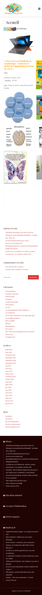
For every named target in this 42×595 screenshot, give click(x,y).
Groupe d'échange (11, 302)
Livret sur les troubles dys (13, 243)
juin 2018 (8, 387)
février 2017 (9, 401)
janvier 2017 (9, 404)
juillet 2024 (8, 350)
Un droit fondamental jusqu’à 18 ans (17, 241)
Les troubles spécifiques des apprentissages (20, 315)
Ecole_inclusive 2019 (12, 486)
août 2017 (8, 398)
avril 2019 (8, 368)
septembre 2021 (10, 358)
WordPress (27, 591)
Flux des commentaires (12, 424)
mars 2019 (8, 371)
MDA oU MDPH (10, 321)
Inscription (8, 416)
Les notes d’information (15, 506)
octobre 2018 (9, 379)
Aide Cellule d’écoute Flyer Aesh (16, 481)
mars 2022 (8, 352)
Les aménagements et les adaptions (17, 310)
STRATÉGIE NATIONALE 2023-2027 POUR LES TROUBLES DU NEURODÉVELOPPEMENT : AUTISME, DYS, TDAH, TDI (21, 235)
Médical (7, 324)
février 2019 (9, 374)
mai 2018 (8, 390)
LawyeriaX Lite (15, 591)
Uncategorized (10, 337)
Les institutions (10, 313)
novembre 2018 (10, 377)
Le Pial (7, 307)
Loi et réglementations (12, 318)
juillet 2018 (8, 385)
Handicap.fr (10, 527)
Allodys (8, 441)
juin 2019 (8, 366)
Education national (13, 495)
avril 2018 (8, 393)
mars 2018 (8, 395)
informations (9, 305)
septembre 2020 (10, 360)
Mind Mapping (10, 326)
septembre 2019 (10, 363)
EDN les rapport (12, 516)
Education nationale (11, 294)
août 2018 (8, 382)
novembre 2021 (10, 355)
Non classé (9, 329)
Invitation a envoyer (21, 269)
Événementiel (9, 297)
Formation (8, 299)
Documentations (10, 291)
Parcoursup (9, 334)
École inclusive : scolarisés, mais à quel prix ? (20, 542)
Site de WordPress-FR (12, 427)
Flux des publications (12, 422)
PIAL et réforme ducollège (14, 483)
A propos (20, 267)
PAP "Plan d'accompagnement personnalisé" (20, 332)
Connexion (8, 419)
